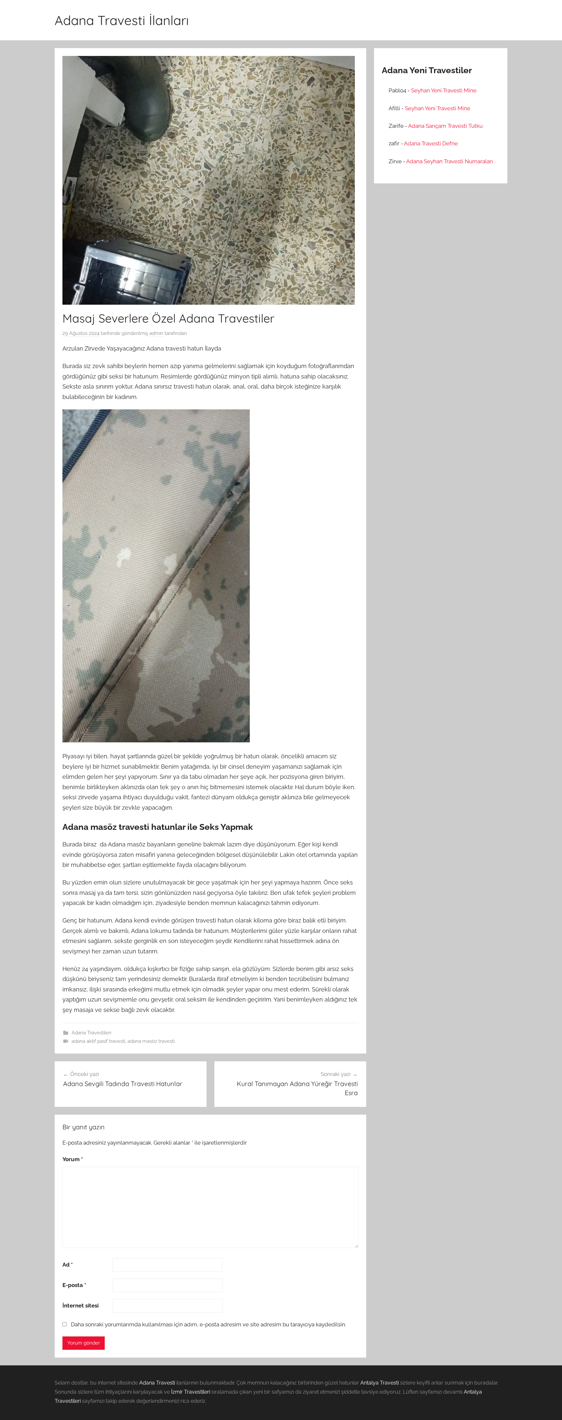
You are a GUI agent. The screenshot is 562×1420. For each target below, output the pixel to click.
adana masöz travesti (151, 1041)
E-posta (74, 1285)
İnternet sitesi (80, 1305)
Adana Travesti (157, 1383)
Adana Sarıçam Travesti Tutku (445, 126)
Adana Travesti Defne (431, 143)
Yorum (72, 1159)
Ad (67, 1264)
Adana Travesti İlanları (122, 20)
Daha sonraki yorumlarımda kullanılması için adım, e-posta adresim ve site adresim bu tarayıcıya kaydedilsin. (208, 1324)
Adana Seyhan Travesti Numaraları (449, 161)
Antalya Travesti (379, 1383)
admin (156, 333)
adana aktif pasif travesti (98, 1041)
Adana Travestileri (91, 1033)
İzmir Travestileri (190, 1392)
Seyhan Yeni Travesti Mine (443, 90)
